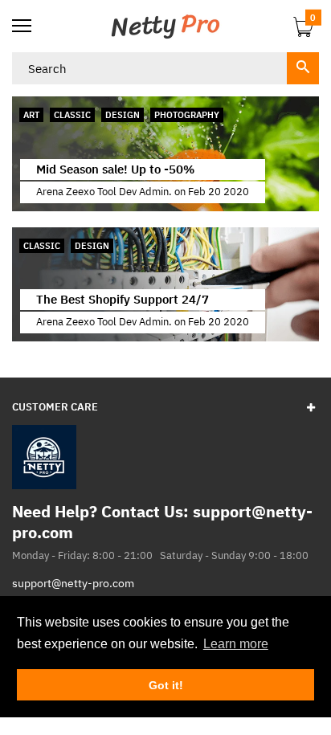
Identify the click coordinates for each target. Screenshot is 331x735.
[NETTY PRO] (165, 26)
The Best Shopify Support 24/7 (122, 299)
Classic (72, 114)
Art (31, 114)
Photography (186, 114)
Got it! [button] (166, 685)
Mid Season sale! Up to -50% (115, 169)
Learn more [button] (235, 644)
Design (122, 114)
